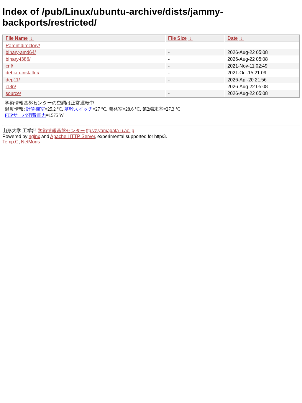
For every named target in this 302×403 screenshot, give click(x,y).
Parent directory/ (23, 45)
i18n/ (11, 86)
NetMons (30, 141)
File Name (17, 38)
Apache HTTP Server (72, 136)
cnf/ (9, 65)
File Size (177, 38)
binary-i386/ (18, 59)
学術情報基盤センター (61, 130)
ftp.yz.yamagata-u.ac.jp (110, 130)
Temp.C (10, 141)
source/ (13, 93)
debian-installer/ (22, 72)
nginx (34, 136)
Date (232, 38)
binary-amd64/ (21, 52)
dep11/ (13, 79)
